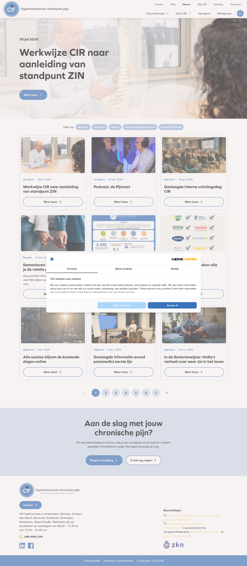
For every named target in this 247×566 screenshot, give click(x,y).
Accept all (172, 305)
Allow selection (122, 305)
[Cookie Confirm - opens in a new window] (184, 259)
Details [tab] (175, 268)
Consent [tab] (72, 268)
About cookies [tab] (123, 268)
